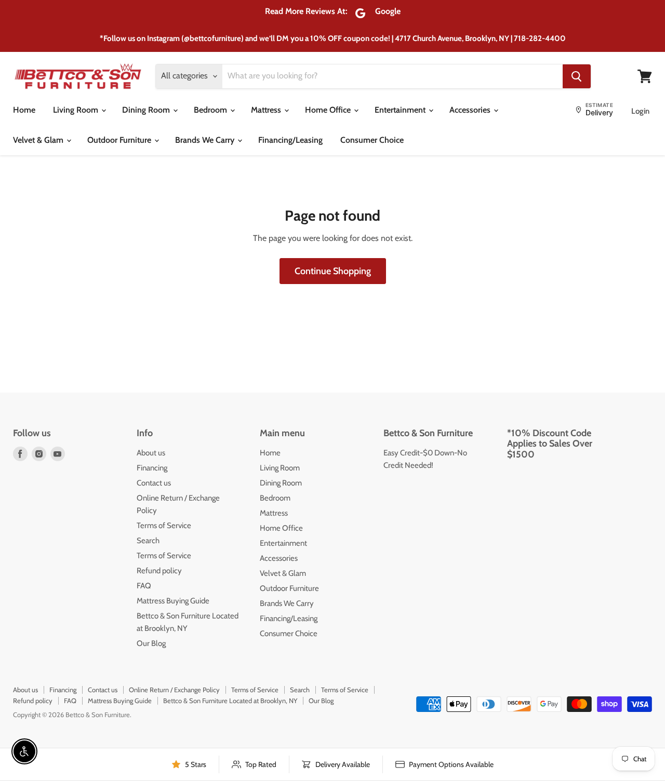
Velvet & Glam (39, 140)
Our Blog (151, 643)
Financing (152, 468)
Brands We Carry (205, 140)
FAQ (144, 585)
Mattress (267, 110)
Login (640, 111)
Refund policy (159, 570)
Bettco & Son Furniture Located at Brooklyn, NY (230, 700)
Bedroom (211, 110)
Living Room (76, 110)
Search (148, 540)
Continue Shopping (333, 271)
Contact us (154, 483)
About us (151, 452)
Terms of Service (164, 525)
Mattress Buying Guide (173, 600)
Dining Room (147, 110)
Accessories (471, 110)
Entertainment (401, 110)
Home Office (329, 110)
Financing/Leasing (290, 140)
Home (24, 110)
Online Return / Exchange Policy (174, 689)
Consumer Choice (372, 140)
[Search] (577, 76)
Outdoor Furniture (120, 140)
